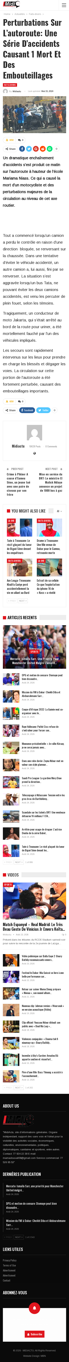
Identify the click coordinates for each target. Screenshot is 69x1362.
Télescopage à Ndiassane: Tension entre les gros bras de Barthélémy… (43, 797)
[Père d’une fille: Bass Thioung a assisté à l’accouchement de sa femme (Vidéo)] (11, 1076)
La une (11, 520)
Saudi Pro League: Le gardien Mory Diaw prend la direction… (42, 780)
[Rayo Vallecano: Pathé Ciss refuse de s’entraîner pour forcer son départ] (11, 731)
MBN (43, 1356)
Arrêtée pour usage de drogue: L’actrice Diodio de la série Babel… (42, 831)
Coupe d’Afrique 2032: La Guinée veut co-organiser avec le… (42, 711)
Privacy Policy (9, 1260)
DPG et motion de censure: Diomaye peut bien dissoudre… (42, 677)
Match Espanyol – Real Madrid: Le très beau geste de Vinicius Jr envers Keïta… (34, 926)
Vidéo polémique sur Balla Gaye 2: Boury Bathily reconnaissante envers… (42, 958)
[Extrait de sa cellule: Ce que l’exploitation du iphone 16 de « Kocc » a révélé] (49, 567)
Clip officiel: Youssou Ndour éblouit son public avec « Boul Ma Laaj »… (41, 1024)
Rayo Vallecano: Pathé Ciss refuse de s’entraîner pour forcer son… (40, 728)
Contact (6, 1280)
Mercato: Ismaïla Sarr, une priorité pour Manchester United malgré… (34, 1188)
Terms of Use (9, 1265)
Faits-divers (10, 84)
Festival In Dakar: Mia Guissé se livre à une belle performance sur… (43, 974)
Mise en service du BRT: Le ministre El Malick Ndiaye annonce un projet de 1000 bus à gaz (50, 482)
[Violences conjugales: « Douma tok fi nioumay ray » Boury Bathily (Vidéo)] (11, 1043)
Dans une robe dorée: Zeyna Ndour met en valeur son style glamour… (42, 762)
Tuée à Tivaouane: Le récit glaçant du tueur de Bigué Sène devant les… (43, 848)
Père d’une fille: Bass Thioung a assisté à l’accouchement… (42, 1074)
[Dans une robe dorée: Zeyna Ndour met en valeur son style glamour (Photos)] (11, 765)
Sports (34, 651)
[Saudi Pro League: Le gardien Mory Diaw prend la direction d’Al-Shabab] (11, 782)
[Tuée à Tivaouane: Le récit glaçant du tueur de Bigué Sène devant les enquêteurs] (19, 527)
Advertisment (9, 1270)
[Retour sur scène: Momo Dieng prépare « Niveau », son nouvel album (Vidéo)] (11, 993)
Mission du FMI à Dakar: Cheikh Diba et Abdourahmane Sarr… (41, 694)
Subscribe (36, 1334)
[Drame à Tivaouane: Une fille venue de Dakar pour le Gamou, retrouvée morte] (49, 527)
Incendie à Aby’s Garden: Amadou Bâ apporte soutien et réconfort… (40, 1057)
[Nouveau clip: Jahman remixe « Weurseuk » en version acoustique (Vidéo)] (11, 1010)
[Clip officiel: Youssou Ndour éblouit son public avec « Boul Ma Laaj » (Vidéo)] (11, 1026)
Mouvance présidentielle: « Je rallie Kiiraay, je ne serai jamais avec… (43, 745)
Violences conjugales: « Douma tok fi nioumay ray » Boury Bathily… (40, 1040)
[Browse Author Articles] (34, 432)
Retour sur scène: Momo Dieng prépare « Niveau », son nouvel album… (41, 991)
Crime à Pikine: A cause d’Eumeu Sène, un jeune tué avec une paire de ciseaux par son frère (18, 484)
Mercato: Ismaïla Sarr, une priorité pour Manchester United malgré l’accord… (34, 661)
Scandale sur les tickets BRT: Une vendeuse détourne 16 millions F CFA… (43, 814)
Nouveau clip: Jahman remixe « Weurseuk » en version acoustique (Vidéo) (43, 1007)
